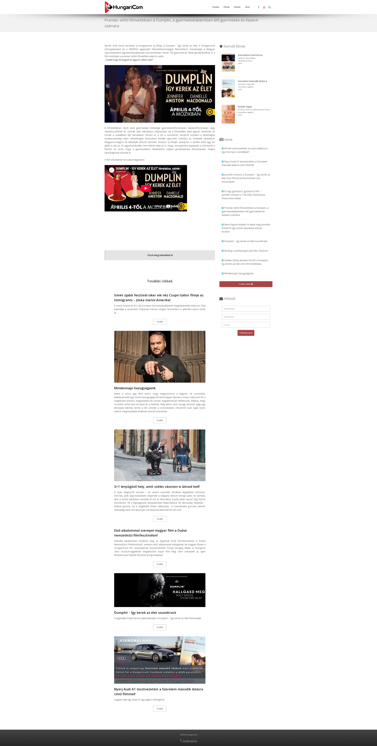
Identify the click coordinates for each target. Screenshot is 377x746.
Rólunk (237, 7)
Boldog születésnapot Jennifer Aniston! (246, 250)
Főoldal (215, 7)
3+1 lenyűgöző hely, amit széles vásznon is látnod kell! (157, 486)
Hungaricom (192, 734)
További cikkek (244, 284)
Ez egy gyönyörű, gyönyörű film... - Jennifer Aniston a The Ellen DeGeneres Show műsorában (243, 195)
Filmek (226, 7)
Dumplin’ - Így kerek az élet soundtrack (145, 612)
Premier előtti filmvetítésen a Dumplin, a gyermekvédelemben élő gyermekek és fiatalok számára (245, 211)
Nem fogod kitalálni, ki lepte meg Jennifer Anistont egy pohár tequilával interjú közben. (246, 228)
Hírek (247, 7)
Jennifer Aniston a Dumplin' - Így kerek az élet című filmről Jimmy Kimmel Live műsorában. (246, 178)
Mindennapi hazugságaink (135, 388)
